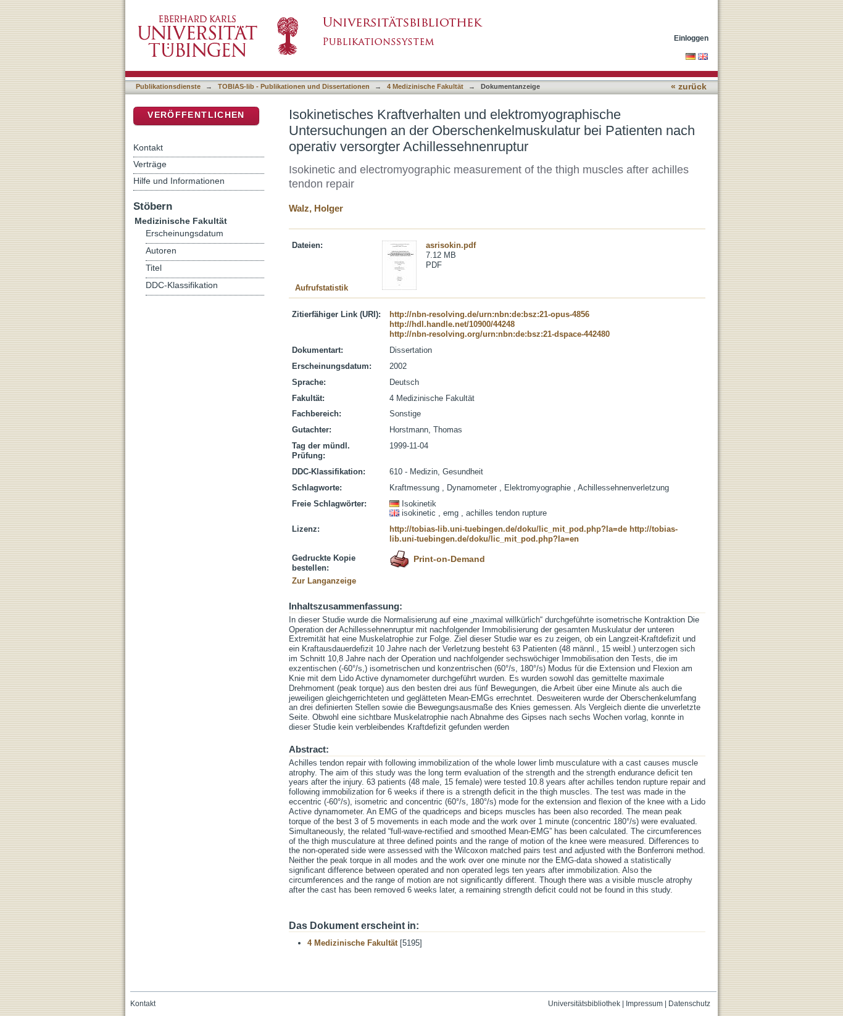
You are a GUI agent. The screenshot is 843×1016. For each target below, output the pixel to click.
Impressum (644, 1003)
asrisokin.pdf (451, 245)
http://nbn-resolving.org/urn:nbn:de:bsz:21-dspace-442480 (499, 334)
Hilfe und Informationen (179, 181)
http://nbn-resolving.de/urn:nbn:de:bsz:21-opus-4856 (489, 314)
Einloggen (691, 38)
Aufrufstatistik (321, 287)
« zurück (689, 86)
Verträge (150, 164)
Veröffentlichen (195, 115)
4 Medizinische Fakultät (425, 86)
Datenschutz (689, 1003)
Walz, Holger (316, 208)
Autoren (161, 250)
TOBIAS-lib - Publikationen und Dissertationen (294, 86)
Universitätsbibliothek (584, 1003)
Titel (154, 268)
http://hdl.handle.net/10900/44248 (452, 324)
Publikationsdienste (168, 86)
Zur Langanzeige (324, 580)
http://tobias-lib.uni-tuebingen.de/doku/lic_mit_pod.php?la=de (508, 529)
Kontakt (148, 147)
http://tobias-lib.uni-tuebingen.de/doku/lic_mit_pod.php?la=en (533, 533)
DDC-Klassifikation (182, 285)
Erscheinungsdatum (184, 233)
